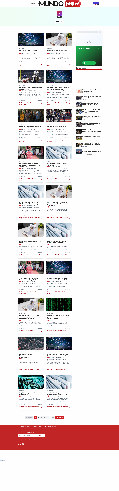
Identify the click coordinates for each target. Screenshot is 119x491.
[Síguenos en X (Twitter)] (20, 444)
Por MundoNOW (53, 207)
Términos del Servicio (42, 426)
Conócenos (27, 426)
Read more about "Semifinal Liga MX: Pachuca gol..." (27, 292)
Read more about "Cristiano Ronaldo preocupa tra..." (57, 407)
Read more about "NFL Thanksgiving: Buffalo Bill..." (57, 103)
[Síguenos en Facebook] (18, 444)
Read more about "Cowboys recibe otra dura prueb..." (57, 64)
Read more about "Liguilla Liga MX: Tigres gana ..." (57, 292)
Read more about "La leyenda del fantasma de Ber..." (29, 255)
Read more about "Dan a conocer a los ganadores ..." (27, 140)
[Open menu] (21, 3)
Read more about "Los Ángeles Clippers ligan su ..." (29, 218)
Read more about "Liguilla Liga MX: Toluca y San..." (29, 331)
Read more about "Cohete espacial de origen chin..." (57, 218)
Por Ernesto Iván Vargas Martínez (28, 53)
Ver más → (100, 68)
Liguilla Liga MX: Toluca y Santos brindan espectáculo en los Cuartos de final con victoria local (30, 317)
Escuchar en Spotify (90, 63)
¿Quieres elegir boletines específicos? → (30, 439)
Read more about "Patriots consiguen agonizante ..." (55, 140)
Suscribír (96, 3)
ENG (98, 4)
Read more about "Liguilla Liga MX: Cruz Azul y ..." (29, 370)
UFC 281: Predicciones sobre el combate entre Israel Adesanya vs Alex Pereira (29, 165)
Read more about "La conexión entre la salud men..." (29, 64)
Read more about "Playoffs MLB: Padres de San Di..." (57, 331)
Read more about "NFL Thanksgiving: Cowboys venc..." (27, 103)
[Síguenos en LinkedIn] (23, 444)
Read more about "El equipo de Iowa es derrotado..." (56, 370)
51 (53, 417)
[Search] (25, 3)
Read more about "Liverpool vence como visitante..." (56, 179)
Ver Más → (99, 48)
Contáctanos (34, 426)
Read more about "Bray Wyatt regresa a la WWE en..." (29, 407)
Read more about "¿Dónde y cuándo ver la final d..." (57, 255)
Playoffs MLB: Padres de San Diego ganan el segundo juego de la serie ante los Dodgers (58, 317)
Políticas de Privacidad (52, 426)
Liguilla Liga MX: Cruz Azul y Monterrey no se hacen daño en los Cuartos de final (29, 355)
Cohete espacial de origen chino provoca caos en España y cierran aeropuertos (57, 204)
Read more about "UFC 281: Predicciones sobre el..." (28, 179)
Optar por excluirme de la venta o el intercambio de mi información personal (31, 447)
